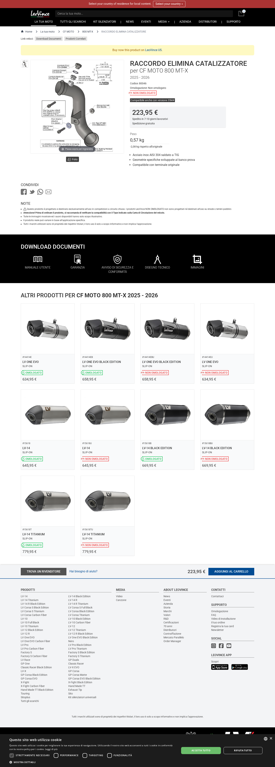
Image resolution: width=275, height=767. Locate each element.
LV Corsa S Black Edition (35, 607)
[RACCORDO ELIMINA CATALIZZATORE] (25, 64)
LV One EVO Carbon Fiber (35, 641)
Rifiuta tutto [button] (243, 750)
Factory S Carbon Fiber (34, 656)
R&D (166, 618)
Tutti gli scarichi (30, 700)
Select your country (168, 4)
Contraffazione (172, 633)
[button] (92, 762)
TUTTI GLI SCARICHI (73, 21)
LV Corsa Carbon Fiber (34, 614)
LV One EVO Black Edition (83, 637)
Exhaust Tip (75, 689)
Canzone (121, 600)
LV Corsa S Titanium (32, 611)
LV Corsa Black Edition (81, 611)
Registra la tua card (222, 626)
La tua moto (47, 31)
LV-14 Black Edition (79, 596)
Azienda (168, 603)
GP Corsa (73, 671)
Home (28, 31)
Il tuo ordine (218, 622)
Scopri (215, 661)
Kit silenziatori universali (82, 697)
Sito (70, 693)
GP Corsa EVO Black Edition (84, 678)
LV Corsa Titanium (79, 614)
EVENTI (146, 21)
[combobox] (266, 739)
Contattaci (217, 596)
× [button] (270, 738)
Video (119, 596)
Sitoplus (25, 697)
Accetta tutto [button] (201, 750)
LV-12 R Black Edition (80, 633)
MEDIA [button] (163, 21)
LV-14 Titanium (29, 600)
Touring (25, 693)
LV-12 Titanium (77, 629)
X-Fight (25, 682)
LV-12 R (25, 633)
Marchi (168, 611)
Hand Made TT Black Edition (37, 689)
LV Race (25, 659)
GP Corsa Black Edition (34, 674)
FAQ (213, 614)
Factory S (26, 652)
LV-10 (24, 618)
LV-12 (71, 626)
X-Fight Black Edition (80, 682)
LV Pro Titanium (77, 648)
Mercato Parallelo (174, 637)
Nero (71, 641)
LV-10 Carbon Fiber (79, 622)
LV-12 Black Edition (32, 629)
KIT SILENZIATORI (104, 21)
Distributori (170, 629)
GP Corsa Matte (77, 674)
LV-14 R (72, 600)
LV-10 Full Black (30, 622)
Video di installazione (223, 618)
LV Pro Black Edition (79, 644)
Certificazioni (171, 622)
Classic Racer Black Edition (36, 667)
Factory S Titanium (79, 656)
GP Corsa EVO (29, 678)
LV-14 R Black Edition (33, 603)
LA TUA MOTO (44, 21)
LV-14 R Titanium (78, 603)
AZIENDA (185, 21)
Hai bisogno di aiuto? (83, 571)
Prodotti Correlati (76, 38)
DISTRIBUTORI (208, 21)
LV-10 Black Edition (79, 618)
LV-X (23, 671)
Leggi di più (51, 749)
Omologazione (219, 611)
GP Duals (73, 659)
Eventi (167, 600)
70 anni (168, 626)
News (167, 596)
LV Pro (24, 644)
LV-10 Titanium (29, 626)
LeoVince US (153, 50)
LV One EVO (28, 637)
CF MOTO (68, 31)
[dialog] (137, 750)
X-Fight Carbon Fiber (33, 686)
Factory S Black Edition (81, 652)
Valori (167, 614)
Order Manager (172, 641)
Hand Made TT (76, 686)
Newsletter (217, 629)
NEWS (130, 21)
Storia (167, 607)
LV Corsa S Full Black (80, 607)
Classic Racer (76, 663)
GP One (25, 663)
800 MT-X (87, 31)
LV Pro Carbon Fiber (32, 648)
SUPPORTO (233, 21)
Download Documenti (48, 38)
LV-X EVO (73, 667)
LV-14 (24, 596)
